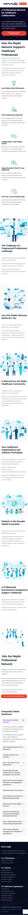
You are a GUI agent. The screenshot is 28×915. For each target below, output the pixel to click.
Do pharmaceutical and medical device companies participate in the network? (11, 773)
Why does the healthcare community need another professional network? (11, 814)
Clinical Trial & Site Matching (8, 875)
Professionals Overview (7, 863)
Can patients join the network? (13, 790)
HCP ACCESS (23, 3)
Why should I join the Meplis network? (12, 805)
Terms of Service (19, 909)
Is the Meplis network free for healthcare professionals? (12, 797)
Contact (7, 909)
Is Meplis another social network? (10, 756)
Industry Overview (6, 870)
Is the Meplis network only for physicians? (13, 748)
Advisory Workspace (6, 881)
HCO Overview (5, 889)
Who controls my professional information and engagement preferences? (12, 782)
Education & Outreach (6, 895)
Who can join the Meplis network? (10, 721)
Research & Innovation (7, 898)
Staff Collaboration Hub (7, 891)
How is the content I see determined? (11, 764)
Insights (12, 909)
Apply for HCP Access (7, 860)
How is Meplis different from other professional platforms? (12, 823)
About (2, 909)
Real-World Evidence (6, 879)
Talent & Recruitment (6, 900)
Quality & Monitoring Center (8, 893)
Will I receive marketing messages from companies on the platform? (12, 831)
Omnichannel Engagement (8, 877)
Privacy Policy (4, 911)
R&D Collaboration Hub (7, 872)
